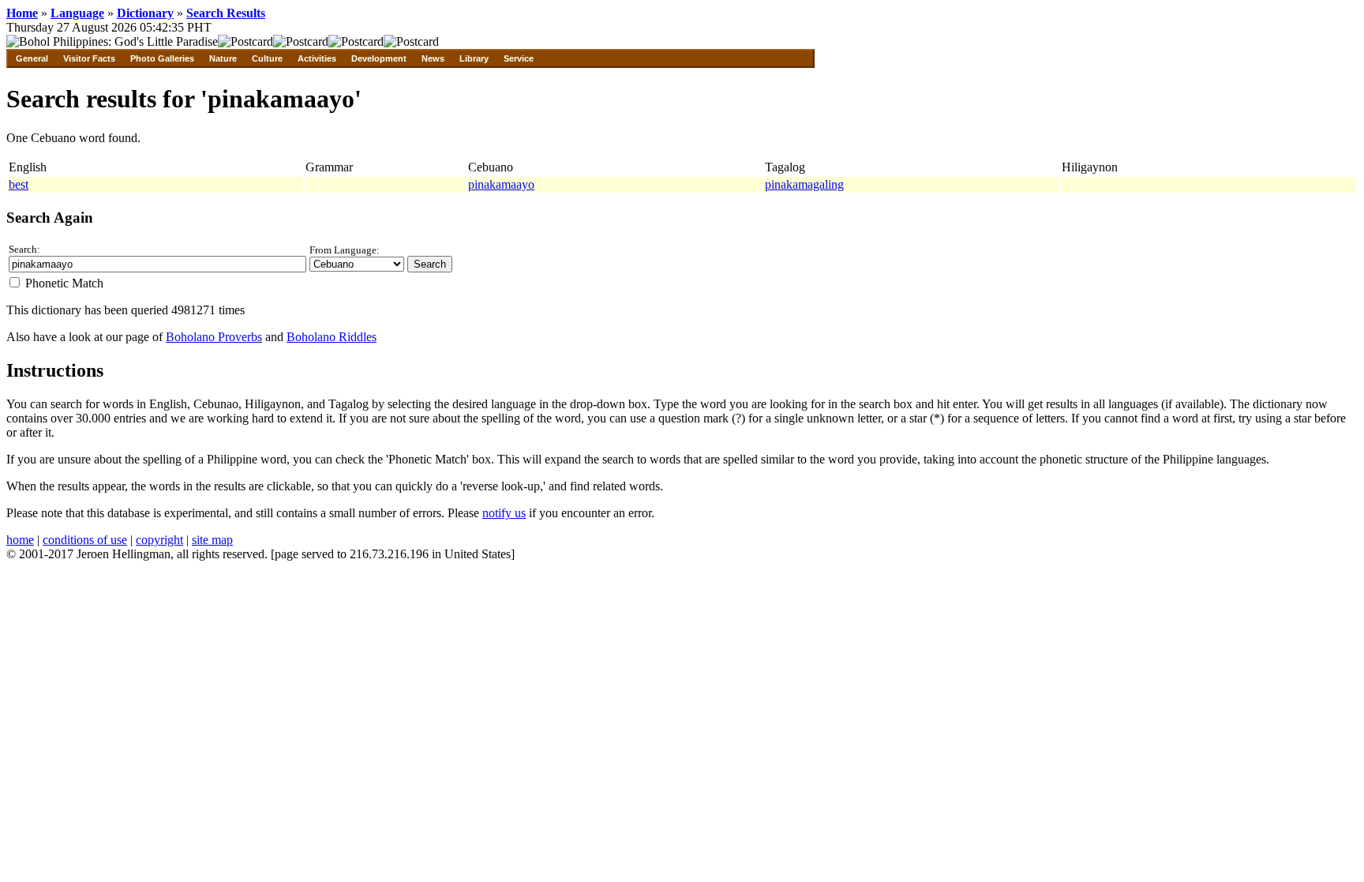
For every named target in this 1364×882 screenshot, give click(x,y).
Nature (223, 58)
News (433, 58)
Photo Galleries (162, 58)
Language (77, 13)
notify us (504, 513)
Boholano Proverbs (214, 336)
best (18, 184)
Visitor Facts (89, 58)
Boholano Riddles (332, 336)
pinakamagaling (804, 184)
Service (519, 58)
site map (212, 539)
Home (22, 13)
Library (474, 58)
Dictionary (145, 13)
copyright (159, 539)
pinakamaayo (501, 184)
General (32, 58)
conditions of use (85, 539)
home (20, 539)
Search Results (225, 13)
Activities (317, 58)
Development (379, 58)
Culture (267, 58)
